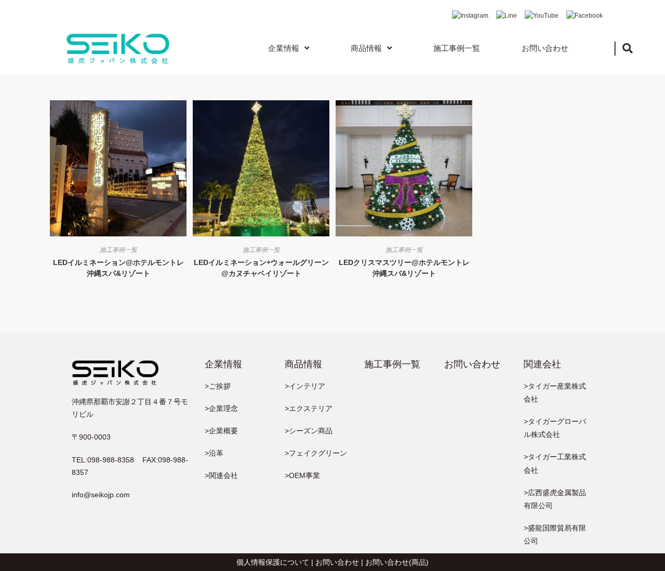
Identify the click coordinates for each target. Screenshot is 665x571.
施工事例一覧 (456, 48)
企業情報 (283, 48)
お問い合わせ (545, 48)
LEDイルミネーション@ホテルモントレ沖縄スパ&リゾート (118, 267)
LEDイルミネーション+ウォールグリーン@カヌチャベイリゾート (261, 267)
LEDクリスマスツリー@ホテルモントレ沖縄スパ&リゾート (404, 267)
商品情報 (366, 48)
